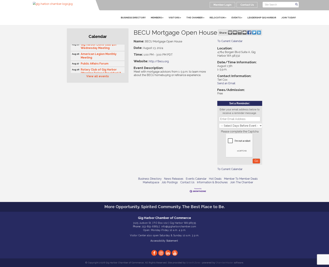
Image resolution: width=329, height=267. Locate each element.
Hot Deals (215, 178)
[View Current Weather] (244, 32)
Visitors (174, 17)
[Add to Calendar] (240, 32)
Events (236, 17)
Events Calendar (196, 178)
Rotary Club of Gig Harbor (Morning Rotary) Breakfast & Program (101, 72)
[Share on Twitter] (254, 32)
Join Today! (288, 17)
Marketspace (151, 182)
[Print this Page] (230, 32)
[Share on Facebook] (249, 32)
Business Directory (133, 17)
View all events (97, 76)
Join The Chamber (241, 182)
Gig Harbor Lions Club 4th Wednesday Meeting (98, 45)
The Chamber (194, 17)
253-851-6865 (150, 226)
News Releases (173, 178)
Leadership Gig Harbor (261, 17)
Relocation (217, 17)
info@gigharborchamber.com (178, 226)
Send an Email (226, 83)
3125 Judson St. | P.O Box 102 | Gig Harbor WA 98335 (164, 223)
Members (156, 17)
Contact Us (187, 182)
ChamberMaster (224, 262)
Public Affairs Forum (94, 62)
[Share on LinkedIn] (259, 32)
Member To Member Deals (241, 178)
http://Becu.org (159, 61)
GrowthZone (193, 262)
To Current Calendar (229, 41)
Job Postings (170, 182)
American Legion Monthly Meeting (99, 54)
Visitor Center (138, 235)
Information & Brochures (212, 182)
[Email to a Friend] (235, 32)
